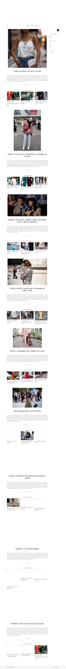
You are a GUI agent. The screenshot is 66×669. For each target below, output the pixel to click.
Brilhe (50, 38)
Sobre (32, 25)
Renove (27, 152)
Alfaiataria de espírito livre (12, 187)
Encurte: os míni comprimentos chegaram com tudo (13, 103)
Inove (50, 42)
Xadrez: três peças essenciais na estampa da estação (27, 155)
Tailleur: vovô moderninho (27, 548)
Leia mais (27, 170)
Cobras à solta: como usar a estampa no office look (27, 289)
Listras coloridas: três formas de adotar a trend (27, 476)
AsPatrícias (33, 11)
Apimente (27, 69)
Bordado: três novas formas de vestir (27, 623)
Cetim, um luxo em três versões (27, 71)
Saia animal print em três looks (27, 411)
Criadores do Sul (52, 40)
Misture (50, 45)
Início (28, 25)
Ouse (27, 286)
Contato (37, 25)
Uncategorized (51, 51)
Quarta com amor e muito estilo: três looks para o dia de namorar (27, 220)
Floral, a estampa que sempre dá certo (27, 351)
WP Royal (12, 667)
